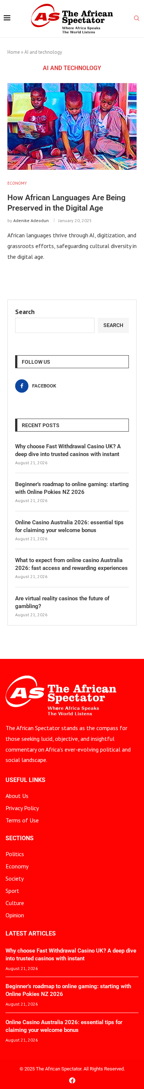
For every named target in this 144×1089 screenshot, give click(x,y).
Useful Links (25, 780)
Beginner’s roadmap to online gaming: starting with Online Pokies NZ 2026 (72, 488)
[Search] (136, 19)
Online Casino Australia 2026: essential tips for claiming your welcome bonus (69, 526)
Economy (17, 866)
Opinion (15, 915)
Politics (15, 854)
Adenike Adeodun (31, 220)
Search (25, 311)
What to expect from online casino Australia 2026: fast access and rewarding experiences (71, 564)
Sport (12, 891)
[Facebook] (72, 1080)
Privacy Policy (22, 808)
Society (15, 878)
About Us (17, 796)
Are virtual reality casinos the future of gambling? (62, 602)
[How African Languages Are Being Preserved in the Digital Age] (72, 126)
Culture (15, 903)
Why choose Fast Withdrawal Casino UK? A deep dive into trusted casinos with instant (68, 450)
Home (13, 52)
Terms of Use (22, 820)
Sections (20, 838)
